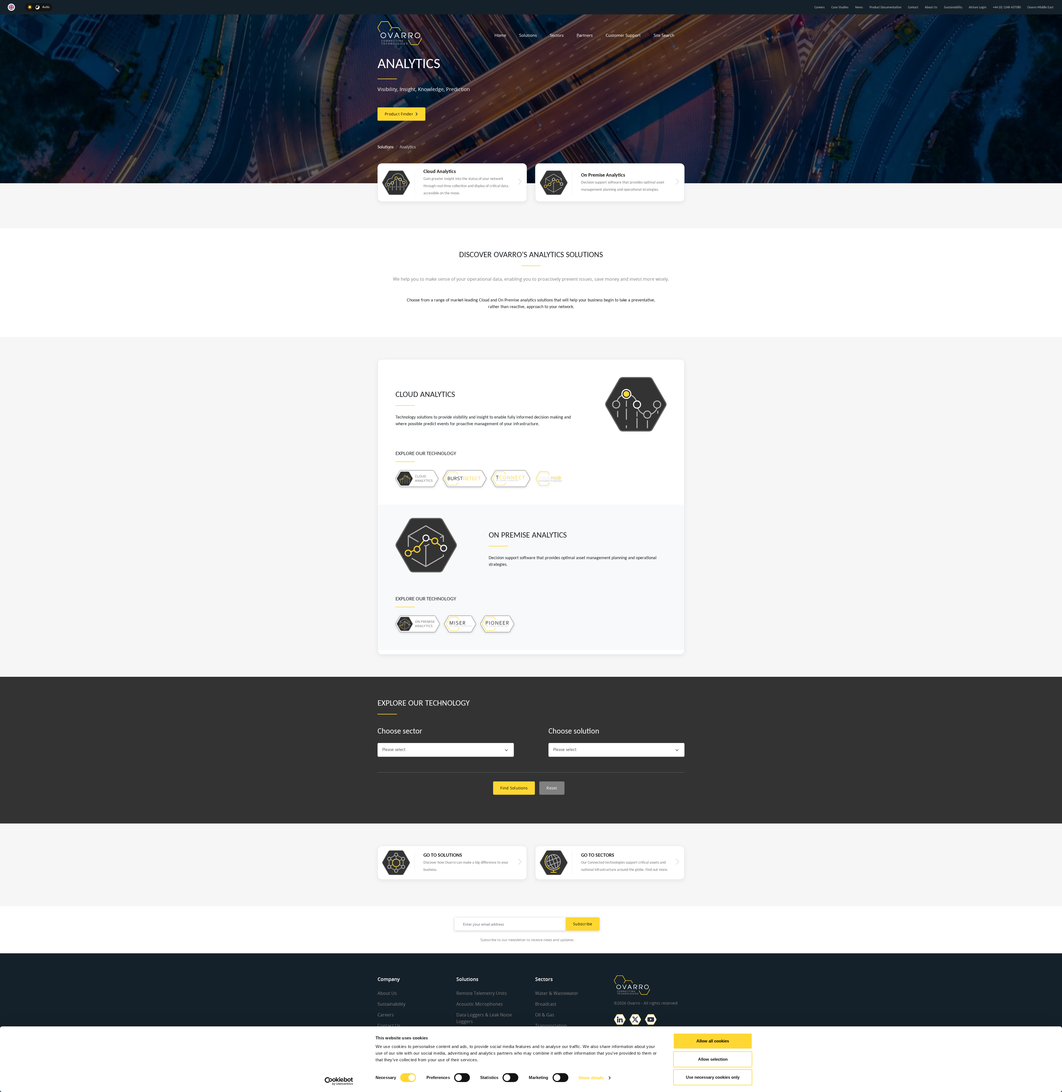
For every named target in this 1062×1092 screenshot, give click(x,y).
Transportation (551, 1026)
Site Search (664, 35)
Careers (819, 7)
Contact (913, 7)
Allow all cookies (712, 1041)
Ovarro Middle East (1040, 7)
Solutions (528, 35)
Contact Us (389, 1026)
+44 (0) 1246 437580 (1007, 7)
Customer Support (623, 35)
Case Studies (839, 7)
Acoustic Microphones (479, 1004)
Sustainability (953, 7)
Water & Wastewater (556, 993)
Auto (46, 7)
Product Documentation (885, 7)
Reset (551, 788)
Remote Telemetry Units (481, 993)
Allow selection (713, 1059)
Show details (591, 1077)
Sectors (557, 35)
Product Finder (400, 114)
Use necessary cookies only (713, 1077)
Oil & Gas (544, 1015)
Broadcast (545, 1004)
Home (500, 35)
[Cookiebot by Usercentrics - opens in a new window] (339, 1081)
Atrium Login (977, 7)
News (859, 7)
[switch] (462, 1077)
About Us (931, 7)
